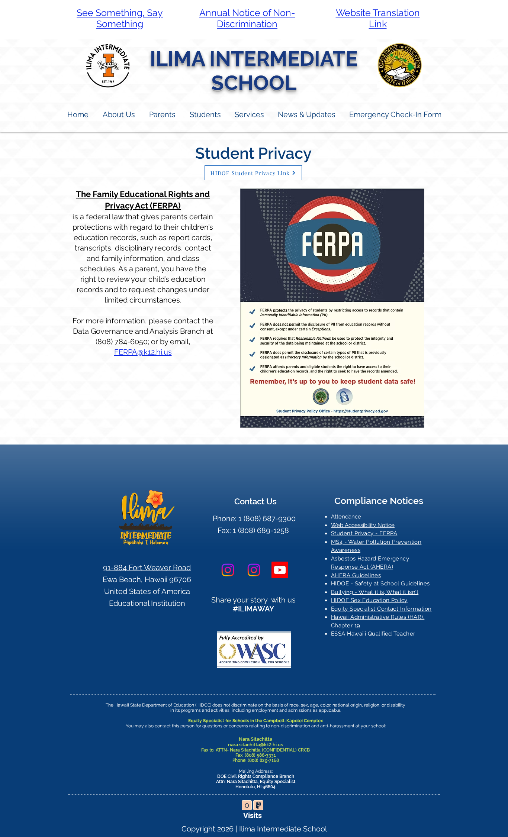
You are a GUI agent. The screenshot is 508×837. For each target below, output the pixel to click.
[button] (162, 115)
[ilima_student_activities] (253, 570)
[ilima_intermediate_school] (227, 570)
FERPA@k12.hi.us (143, 352)
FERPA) (166, 205)
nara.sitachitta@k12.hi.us (255, 744)
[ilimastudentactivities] (279, 570)
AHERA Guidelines (356, 575)
